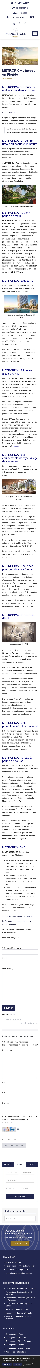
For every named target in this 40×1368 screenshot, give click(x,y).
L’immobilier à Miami (10, 112)
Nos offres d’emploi (13, 1262)
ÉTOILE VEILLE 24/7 (21, 3)
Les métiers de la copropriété (17, 1269)
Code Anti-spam (8, 1140)
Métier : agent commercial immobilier (20, 1266)
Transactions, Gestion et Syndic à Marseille (19, 1293)
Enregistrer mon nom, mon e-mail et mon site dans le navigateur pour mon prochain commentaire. (19, 1119)
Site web (5, 1103)
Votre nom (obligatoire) (11, 938)
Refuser (17, 1364)
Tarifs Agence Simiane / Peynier (18, 1348)
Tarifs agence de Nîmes (15, 1345)
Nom (4, 1082)
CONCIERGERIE (21, 8)
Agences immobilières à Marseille (19, 1313)
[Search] (32, 1218)
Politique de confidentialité (16, 1352)
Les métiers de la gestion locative (19, 1273)
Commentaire (8, 1050)
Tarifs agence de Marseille (16, 1338)
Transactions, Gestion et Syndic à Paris (21, 1288)
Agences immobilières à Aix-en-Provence (18, 1318)
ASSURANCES (21, 13)
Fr (19, 23)
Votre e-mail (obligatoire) (12, 948)
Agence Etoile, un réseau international (17, 916)
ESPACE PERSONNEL (18, 17)
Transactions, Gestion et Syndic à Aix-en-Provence (20, 1299)
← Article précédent (12, 1019)
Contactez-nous (20, 1243)
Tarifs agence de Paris (14, 1334)
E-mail (5, 1093)
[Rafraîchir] (18, 1129)
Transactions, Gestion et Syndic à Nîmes (19, 1305)
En (25, 23)
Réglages (28, 1364)
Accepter (7, 1364)
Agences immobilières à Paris (17, 1309)
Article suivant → (29, 1023)
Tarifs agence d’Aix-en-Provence (18, 1341)
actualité (13, 1014)
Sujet (4, 958)
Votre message (8, 968)
